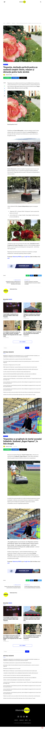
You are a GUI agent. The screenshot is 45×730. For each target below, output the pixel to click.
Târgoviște (6, 64)
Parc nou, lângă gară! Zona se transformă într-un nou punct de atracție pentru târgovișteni (32, 333)
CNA (30, 720)
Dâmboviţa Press (9, 74)
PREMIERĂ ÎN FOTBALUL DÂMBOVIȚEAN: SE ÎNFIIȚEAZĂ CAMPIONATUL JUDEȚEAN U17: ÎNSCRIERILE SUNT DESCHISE (13, 283)
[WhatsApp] (4, 86)
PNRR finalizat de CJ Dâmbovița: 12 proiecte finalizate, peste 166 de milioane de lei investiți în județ (20, 367)
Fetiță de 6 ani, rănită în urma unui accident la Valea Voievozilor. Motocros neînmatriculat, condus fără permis (21, 392)
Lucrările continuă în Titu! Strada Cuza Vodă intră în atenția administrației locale (17, 371)
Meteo (26, 720)
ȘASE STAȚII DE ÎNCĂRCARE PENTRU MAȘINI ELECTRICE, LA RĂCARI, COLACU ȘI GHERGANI (19, 373)
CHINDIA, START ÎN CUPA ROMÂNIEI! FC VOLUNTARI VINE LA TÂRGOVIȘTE (16, 376)
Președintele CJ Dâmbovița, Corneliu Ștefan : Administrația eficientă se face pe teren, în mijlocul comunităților (32, 283)
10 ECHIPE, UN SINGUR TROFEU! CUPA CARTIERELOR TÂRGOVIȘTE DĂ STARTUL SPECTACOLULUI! (20, 369)
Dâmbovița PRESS (17, 256)
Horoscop (21, 720)
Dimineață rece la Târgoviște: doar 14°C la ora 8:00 (11, 364)
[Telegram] (4, 91)
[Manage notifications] (42, 727)
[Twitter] (4, 93)
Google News (27, 256)
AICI (8, 258)
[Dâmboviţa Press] (22, 2)
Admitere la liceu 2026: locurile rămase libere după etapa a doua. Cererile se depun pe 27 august (19, 394)
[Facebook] (4, 88)
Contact (16, 720)
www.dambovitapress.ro (27, 722)
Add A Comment (22, 341)
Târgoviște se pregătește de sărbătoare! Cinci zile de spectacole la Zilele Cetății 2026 (31, 315)
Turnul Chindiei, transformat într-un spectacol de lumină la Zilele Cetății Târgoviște (10, 315)
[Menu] (4, 2)
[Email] (4, 96)
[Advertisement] (22, 13)
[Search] (40, 2)
